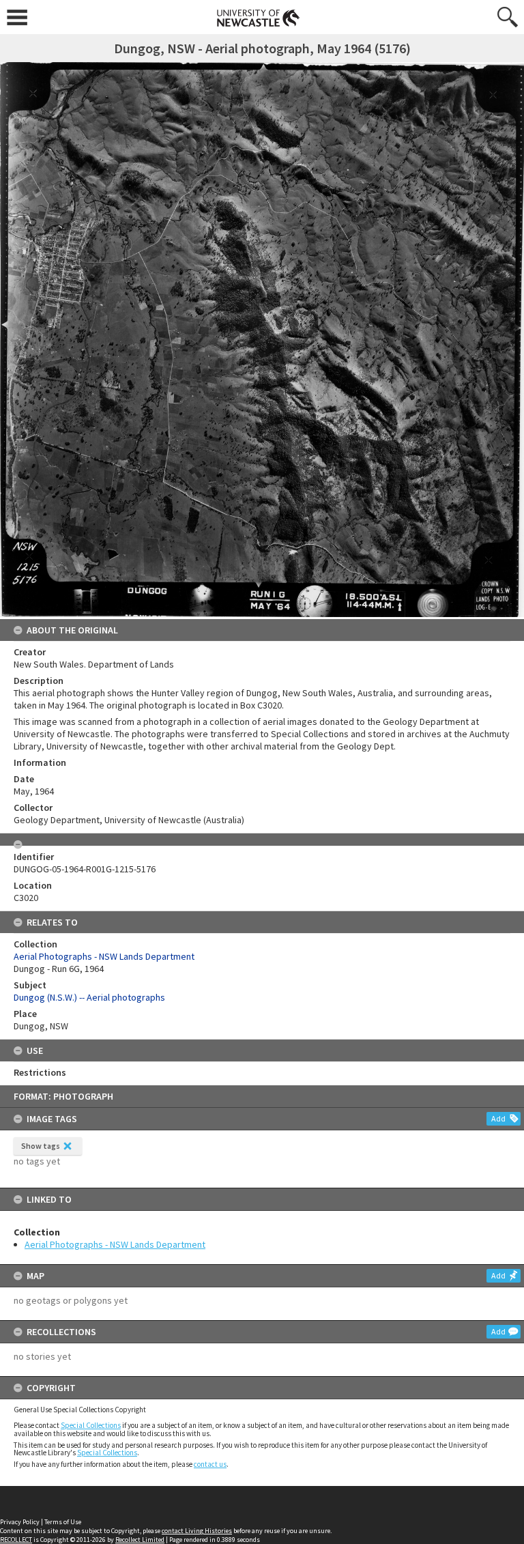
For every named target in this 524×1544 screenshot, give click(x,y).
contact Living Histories (197, 1530)
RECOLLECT (16, 1539)
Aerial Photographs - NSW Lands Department (115, 1244)
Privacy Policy (20, 1521)
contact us (210, 1464)
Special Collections (91, 1425)
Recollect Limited (139, 1539)
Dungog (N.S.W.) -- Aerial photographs (89, 997)
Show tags (40, 1146)
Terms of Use (62, 1521)
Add (498, 1118)
